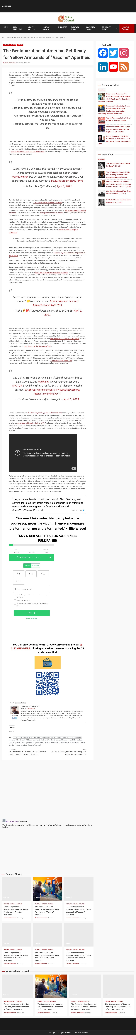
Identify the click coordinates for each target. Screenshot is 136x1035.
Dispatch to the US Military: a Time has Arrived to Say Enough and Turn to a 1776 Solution (27, 751)
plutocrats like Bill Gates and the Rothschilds (27, 151)
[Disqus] (48, 789)
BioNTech (53, 737)
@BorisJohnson (20, 176)
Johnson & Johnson (61, 740)
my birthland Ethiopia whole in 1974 (31, 423)
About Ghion (30, 28)
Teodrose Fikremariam (9, 62)
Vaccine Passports (34, 745)
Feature (6, 44)
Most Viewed (101, 159)
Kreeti (75, 1033)
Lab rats (12, 742)
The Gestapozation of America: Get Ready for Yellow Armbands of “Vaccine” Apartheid (16, 1006)
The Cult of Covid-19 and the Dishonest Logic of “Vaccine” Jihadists (79, 935)
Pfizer (23, 742)
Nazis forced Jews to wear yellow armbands (51, 272)
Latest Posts (20, 703)
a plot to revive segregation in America (47, 202)
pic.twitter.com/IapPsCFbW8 (67, 181)
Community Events (106, 28)
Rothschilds (39, 742)
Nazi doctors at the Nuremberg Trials (37, 346)
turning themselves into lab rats (51, 213)
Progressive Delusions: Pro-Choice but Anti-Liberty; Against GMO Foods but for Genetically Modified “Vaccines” (16, 889)
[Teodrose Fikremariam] (14, 710)
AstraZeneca (37, 737)
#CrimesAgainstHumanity (64, 301)
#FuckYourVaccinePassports (40, 389)
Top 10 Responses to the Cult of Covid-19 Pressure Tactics (79, 889)
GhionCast (62, 27)
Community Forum (90, 28)
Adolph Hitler (28, 737)
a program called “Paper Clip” (61, 360)
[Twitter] (16, 718)
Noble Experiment (17, 28)
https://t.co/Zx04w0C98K (47, 305)
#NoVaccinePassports (68, 389)
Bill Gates (46, 737)
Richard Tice (30, 742)
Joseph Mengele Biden (75, 740)
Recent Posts (101, 90)
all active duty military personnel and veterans (45, 413)
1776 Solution (18, 737)
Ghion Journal (31, 708)
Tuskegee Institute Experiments (69, 742)
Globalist (29, 740)
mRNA (18, 742)
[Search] (117, 28)
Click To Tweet (77, 510)
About (12, 703)
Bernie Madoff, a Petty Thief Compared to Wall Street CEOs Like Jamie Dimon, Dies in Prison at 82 (47, 935)
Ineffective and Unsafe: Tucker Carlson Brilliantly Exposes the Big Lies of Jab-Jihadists (16, 935)
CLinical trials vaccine (74, 737)
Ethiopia (12, 740)
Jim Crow (43, 740)
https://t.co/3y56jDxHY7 (47, 393)
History (13, 44)
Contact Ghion (45, 28)
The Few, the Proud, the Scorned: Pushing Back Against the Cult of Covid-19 (68, 751)
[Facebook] (13, 718)
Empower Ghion (75, 28)
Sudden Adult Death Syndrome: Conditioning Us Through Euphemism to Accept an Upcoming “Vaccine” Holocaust (47, 889)
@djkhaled (43, 381)
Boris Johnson (62, 737)
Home (6, 27)
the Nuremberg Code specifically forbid (64, 338)
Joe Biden (51, 740)
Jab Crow (36, 740)
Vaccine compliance (21, 745)
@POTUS (17, 385)
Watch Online (126, 28)
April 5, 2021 (64, 186)
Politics (20, 44)
